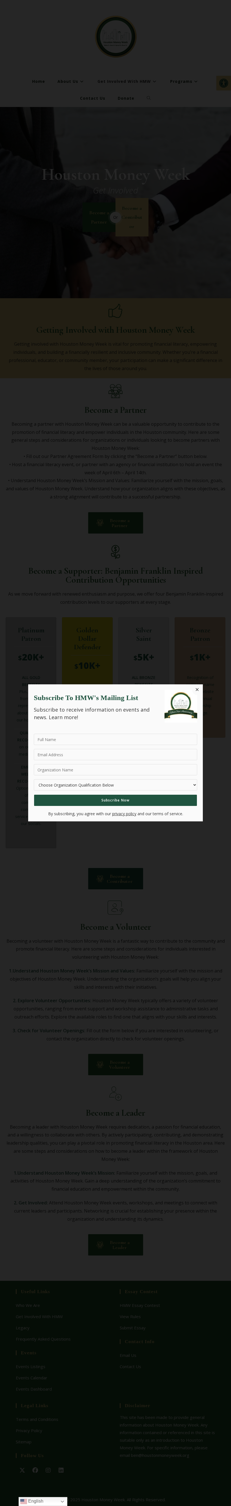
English (35, 1501)
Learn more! (63, 717)
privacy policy (124, 814)
